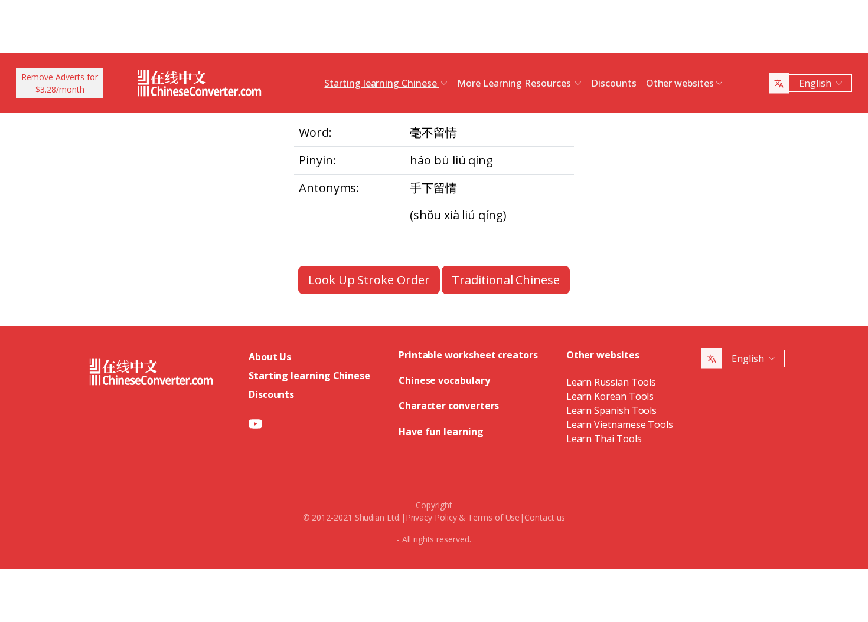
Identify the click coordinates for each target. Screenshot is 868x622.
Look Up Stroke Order (368, 280)
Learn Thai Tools (604, 438)
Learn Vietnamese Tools (619, 424)
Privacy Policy (431, 517)
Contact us (544, 517)
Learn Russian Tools (611, 382)
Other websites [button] (680, 83)
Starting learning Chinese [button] (381, 83)
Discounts (613, 83)
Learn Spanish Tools (611, 410)
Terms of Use (494, 517)
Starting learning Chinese (309, 375)
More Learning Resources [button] (515, 83)
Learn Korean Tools (610, 396)
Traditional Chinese (505, 280)
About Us (270, 356)
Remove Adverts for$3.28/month (59, 83)
